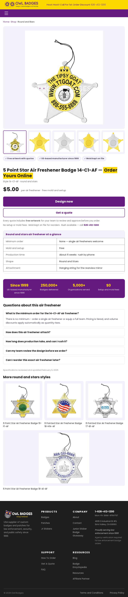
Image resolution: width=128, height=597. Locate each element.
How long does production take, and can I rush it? (36, 341)
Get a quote (64, 213)
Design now (64, 201)
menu (6, 13)
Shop (13, 21)
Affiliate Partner (81, 578)
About (76, 517)
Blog (75, 558)
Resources (78, 573)
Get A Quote (48, 563)
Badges (45, 517)
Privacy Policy (117, 592)
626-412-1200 (98, 4)
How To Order (48, 558)
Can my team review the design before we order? (36, 350)
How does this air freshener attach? (28, 332)
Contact (77, 523)
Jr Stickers (46, 528)
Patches (45, 523)
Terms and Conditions (91, 592)
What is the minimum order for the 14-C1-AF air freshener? (42, 313)
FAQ (43, 569)
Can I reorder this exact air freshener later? (33, 360)
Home (6, 21)
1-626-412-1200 (104, 511)
